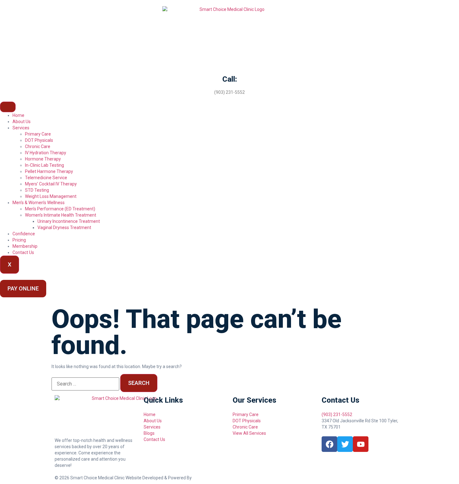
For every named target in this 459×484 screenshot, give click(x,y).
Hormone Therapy (43, 158)
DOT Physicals (39, 140)
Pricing (19, 239)
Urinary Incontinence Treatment (68, 221)
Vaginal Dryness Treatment (64, 227)
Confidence (23, 233)
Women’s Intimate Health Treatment (60, 215)
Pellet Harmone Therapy (49, 171)
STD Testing (37, 190)
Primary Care (38, 134)
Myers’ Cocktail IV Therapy (51, 183)
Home (18, 115)
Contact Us (23, 252)
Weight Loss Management (50, 196)
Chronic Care (37, 146)
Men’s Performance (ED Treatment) (60, 208)
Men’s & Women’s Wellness (38, 202)
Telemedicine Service (46, 177)
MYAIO (199, 477)
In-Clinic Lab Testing (44, 165)
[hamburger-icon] (8, 107)
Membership (24, 246)
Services (20, 127)
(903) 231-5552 (229, 92)
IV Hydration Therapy (45, 152)
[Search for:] (85, 384)
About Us (21, 121)
